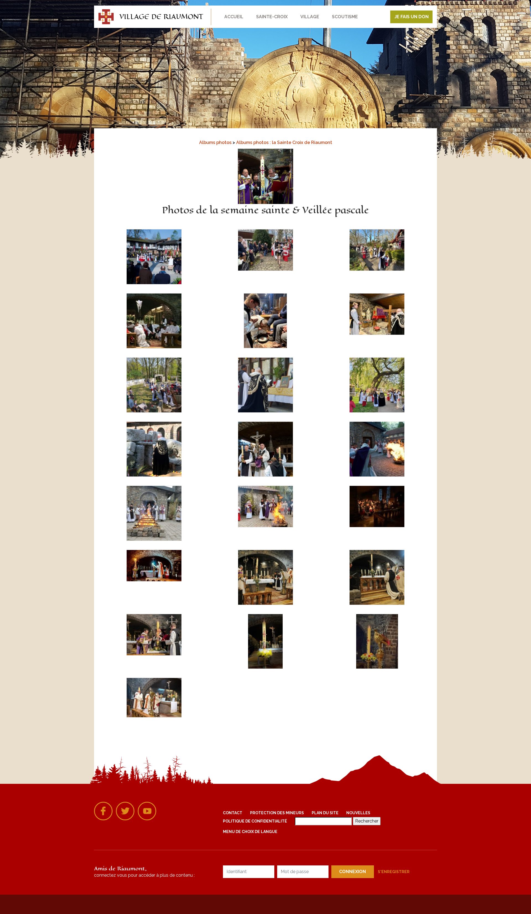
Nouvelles (358, 813)
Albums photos (216, 142)
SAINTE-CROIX (272, 16)
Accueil (233, 16)
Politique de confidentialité (255, 821)
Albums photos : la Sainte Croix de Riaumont (284, 142)
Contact (232, 813)
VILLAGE (309, 16)
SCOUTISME (345, 16)
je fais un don (411, 16)
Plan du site (325, 813)
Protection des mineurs (277, 813)
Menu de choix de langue (250, 831)
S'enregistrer (394, 872)
